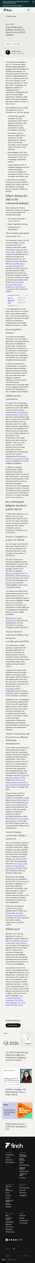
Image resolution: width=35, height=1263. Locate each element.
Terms (19, 1256)
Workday (8, 1207)
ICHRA (21, 1162)
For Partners (23, 1223)
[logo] (8, 10)
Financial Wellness (22, 1168)
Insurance (22, 1178)
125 (28, 576)
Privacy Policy (8, 1256)
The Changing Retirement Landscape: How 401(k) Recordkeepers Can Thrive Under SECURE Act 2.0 (15, 1000)
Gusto (7, 1193)
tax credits (20, 412)
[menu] (28, 10)
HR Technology (24, 1165)
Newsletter (9, 1229)
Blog (7, 1215)
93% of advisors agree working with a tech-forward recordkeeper (17, 782)
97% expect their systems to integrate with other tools (16, 866)
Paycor (8, 1198)
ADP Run (8, 1186)
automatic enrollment (14, 573)
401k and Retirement (22, 1155)
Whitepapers (10, 1222)
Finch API (22, 1190)
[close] (33, 2)
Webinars (8, 1224)
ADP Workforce (9, 1189)
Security (26, 1256)
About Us (22, 1215)
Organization (10, 1155)
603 (10, 578)
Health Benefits (22, 1159)
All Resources (10, 1232)
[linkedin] (14, 1249)
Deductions (9, 1160)
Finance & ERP (24, 1171)
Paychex (8, 1195)
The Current (9, 1227)
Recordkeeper (10, 1162)
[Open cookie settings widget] (3, 1259)
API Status (22, 1193)
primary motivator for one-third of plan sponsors (17, 458)
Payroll (8, 1157)
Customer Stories (9, 1218)
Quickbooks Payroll (9, 1201)
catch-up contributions (14, 583)
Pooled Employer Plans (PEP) (17, 415)
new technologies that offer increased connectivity (16, 913)
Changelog (22, 1195)
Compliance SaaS (23, 1174)
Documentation (24, 1188)
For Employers (23, 1220)
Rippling (8, 1204)
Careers (21, 1218)
